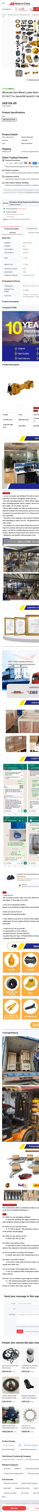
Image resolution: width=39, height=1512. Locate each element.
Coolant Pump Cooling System (13, 1473)
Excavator (7, 1469)
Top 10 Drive (25, 1493)
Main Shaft (7, 1488)
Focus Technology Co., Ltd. (26, 1504)
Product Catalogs (31, 1445)
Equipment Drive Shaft (22, 1488)
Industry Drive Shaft (10, 1493)
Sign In (5, 219)
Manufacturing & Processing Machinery (19, 15)
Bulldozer (18, 1469)
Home (4, 15)
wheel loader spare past (28, 1449)
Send (20, 1331)
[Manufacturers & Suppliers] (19, 3)
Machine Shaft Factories (29, 1483)
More (4, 1497)
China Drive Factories (10, 1483)
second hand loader (8, 1449)
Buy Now (14, 1508)
